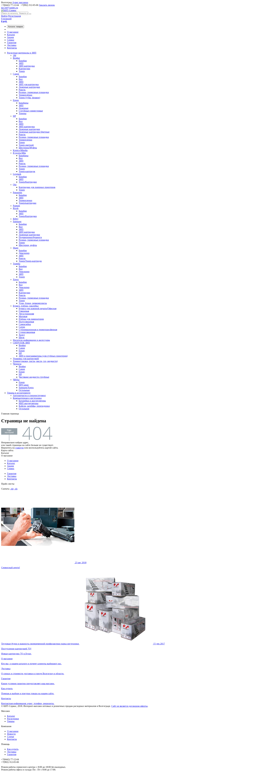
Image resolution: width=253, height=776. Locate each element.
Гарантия (11, 42)
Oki (14, 184)
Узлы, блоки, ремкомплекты (33, 303)
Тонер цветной (26, 145)
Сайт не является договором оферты (129, 706)
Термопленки (25, 140)
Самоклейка (25, 324)
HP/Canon (24, 385)
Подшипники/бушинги (30, 237)
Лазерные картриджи (29, 87)
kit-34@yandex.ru (9, 7)
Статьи (10, 736)
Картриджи (24, 68)
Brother (16, 58)
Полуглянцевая (26, 321)
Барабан (23, 60)
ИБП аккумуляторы (28, 403)
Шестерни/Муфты (28, 147)
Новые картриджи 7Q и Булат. (83, 648)
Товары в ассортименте (18, 393)
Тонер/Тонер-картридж (30, 261)
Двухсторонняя (26, 314)
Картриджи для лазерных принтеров (37, 187)
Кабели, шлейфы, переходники (34, 406)
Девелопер (24, 253)
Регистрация (14, 16)
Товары (10, 721)
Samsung (17, 221)
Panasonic (17, 192)
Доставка (11, 45)
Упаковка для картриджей (26, 358)
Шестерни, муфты (28, 245)
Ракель (22, 89)
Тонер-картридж (27, 171)
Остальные (24, 390)
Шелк (21, 337)
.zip (12, 489)
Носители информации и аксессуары (31, 340)
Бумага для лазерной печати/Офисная (37, 308)
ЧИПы (16, 379)
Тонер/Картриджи (28, 182)
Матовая (23, 316)
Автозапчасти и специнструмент (29, 395)
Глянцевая (24, 311)
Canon (16, 74)
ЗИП (21, 63)
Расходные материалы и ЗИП (21, 53)
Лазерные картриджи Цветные (34, 132)
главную (19, 448)
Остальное (24, 408)
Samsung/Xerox (26, 387)
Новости (11, 734)
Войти (4, 16)
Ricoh (15, 208)
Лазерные (23, 108)
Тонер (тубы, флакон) (29, 97)
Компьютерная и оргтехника (27, 398)
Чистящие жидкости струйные (34, 377)
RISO (15, 219)
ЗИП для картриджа (29, 84)
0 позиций (6, 20)
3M (14, 55)
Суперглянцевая (27, 332)
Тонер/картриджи (27, 203)
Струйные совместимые (31, 111)
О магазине (12, 32)
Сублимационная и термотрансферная (38, 329)
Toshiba (16, 263)
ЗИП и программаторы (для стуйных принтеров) (43, 356)
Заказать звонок (47, 5)
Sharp (15, 248)
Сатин (22, 327)
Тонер (22, 71)
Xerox (16, 279)
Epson (16, 100)
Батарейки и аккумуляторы (32, 400)
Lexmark (17, 174)
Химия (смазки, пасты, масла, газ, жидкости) (35, 361)
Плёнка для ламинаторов (31, 319)
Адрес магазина (20, 2)
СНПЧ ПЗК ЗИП (21, 343)
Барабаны (23, 103)
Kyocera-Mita (19, 153)
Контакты (12, 48)
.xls (15, 489)
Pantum (16, 205)
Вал (21, 79)
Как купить (12, 749)
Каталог (11, 34)
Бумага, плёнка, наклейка (26, 306)
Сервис (10, 40)
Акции (10, 37)
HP (14, 116)
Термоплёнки (25, 95)
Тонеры (22, 113)
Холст (22, 335)
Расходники (13, 718)
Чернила (17, 364)
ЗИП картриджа (27, 66)
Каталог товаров (15, 26)
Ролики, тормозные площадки (34, 92)
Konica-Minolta (20, 150)
